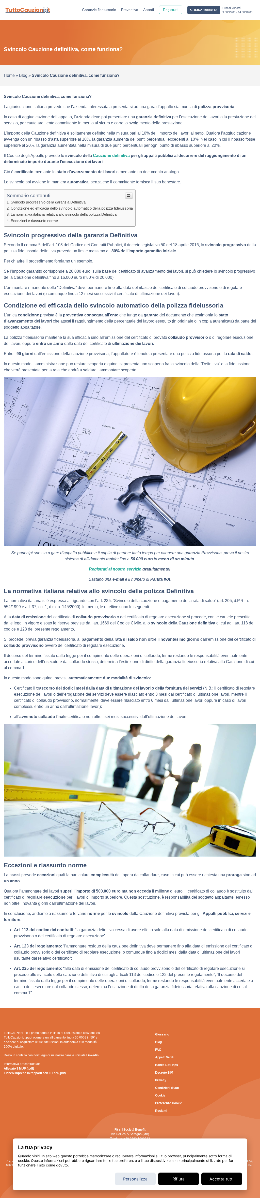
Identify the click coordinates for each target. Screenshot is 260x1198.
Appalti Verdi (164, 1057)
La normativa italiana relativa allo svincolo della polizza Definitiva (64, 214)
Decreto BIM (164, 1072)
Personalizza (135, 1178)
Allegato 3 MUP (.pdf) (19, 1068)
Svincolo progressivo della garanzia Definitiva (48, 202)
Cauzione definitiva (111, 155)
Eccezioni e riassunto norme (34, 220)
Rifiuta (178, 1178)
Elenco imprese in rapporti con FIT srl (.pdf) (35, 1073)
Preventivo (129, 10)
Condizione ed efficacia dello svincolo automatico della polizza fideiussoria (72, 208)
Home (9, 75)
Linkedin (92, 1055)
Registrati (170, 10)
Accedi (148, 10)
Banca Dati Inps (166, 1065)
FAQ (158, 1049)
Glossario (162, 1034)
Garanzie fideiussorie (99, 10)
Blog (23, 75)
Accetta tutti (221, 1178)
